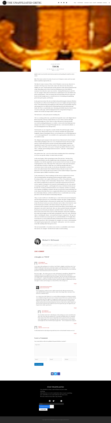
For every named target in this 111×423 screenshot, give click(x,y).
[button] (109, 3)
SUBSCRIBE (99, 2)
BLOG (91, 2)
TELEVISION (80, 2)
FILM (75, 2)
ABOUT (94, 2)
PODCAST (87, 2)
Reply (75, 283)
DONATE (105, 2)
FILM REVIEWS (55, 64)
